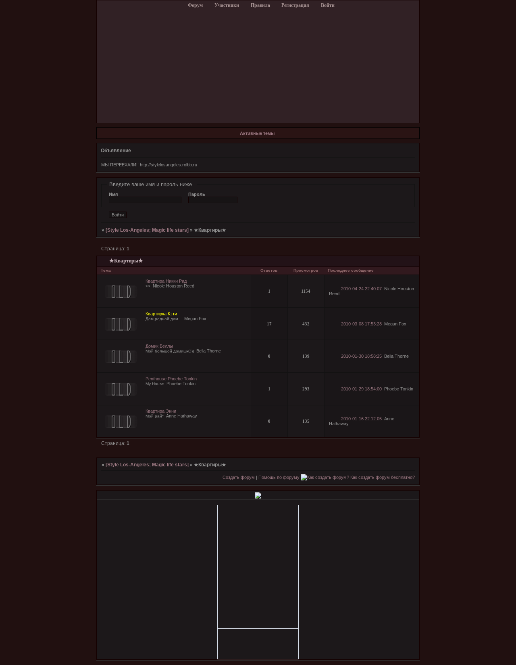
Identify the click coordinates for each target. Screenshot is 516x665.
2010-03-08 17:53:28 (361, 323)
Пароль (196, 194)
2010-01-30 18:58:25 (361, 356)
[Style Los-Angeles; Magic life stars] (147, 230)
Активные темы (257, 133)
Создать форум (239, 477)
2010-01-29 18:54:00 (361, 388)
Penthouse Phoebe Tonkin (171, 378)
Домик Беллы (159, 346)
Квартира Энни (161, 411)
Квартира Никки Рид (166, 281)
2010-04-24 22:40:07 (361, 288)
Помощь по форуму (279, 477)
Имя (113, 194)
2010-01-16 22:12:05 (361, 418)
